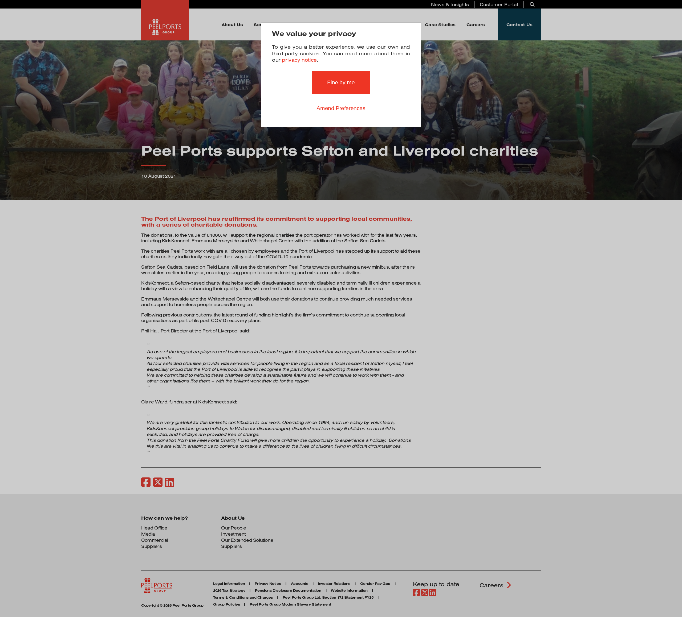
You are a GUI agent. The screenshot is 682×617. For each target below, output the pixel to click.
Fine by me (341, 82)
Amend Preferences (340, 108)
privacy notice (299, 60)
